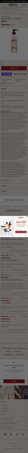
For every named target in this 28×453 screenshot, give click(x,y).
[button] (21, 221)
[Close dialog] (27, 216)
